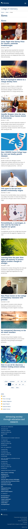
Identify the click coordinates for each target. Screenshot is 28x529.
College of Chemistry (9, 9)
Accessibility (24, 519)
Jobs (2, 486)
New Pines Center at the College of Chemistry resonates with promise (13, 298)
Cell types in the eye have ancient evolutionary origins (12, 189)
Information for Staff (6, 483)
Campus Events (5, 501)
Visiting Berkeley (5, 504)
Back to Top (24, 527)
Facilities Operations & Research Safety (10, 481)
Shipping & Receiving (6, 488)
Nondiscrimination (22, 520)
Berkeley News (5, 497)
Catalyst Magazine (7, 401)
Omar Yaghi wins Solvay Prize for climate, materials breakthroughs (12, 43)
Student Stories (6, 409)
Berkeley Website (5, 495)
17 (19, 382)
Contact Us (3, 477)
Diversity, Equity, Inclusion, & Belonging (10, 479)
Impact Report (6, 404)
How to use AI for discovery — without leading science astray (13, 366)
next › (13, 387)
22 (13, 385)
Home (2, 12)
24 (20, 385)
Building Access (4, 474)
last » (18, 387)
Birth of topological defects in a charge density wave (13, 80)
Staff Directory (5, 489)
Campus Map (4, 502)
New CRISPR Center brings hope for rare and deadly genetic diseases (13, 154)
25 (23, 385)
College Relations (5, 476)
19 (25, 382)
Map (2, 435)
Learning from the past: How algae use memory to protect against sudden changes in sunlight (12, 260)
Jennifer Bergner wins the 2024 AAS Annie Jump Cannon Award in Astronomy (13, 116)
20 (6, 385)
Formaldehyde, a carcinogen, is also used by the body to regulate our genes (13, 225)
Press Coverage (7, 398)
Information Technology (6, 484)
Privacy (25, 522)
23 (17, 385)
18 (22, 382)
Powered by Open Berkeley (20, 517)
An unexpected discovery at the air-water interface (13, 331)
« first (6, 381)
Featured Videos (7, 406)
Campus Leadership (6, 499)
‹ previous (12, 381)
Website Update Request (6, 491)
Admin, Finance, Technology (7, 472)
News (7, 12)
